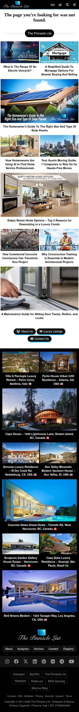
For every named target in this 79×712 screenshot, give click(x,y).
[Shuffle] (60, 4)
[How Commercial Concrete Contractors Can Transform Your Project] (20, 249)
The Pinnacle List (55, 674)
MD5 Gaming (56, 681)
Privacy (39, 696)
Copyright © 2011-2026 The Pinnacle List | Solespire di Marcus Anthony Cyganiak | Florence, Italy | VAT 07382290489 (39, 703)
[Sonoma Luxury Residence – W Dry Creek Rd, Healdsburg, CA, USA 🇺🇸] (20, 462)
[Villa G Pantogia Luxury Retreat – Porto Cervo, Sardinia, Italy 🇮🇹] (20, 371)
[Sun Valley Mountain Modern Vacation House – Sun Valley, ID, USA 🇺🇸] (58, 462)
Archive (39, 649)
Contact (53, 649)
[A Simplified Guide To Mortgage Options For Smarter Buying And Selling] (59, 61)
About (8, 649)
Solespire (19, 674)
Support (59, 696)
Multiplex (29, 696)
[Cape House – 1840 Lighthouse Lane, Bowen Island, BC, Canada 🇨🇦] (39, 429)
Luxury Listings (53, 331)
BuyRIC (35, 674)
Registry (68, 649)
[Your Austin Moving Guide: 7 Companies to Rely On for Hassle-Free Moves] (59, 155)
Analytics (23, 649)
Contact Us (42, 338)
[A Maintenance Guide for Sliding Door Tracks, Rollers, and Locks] (39, 309)
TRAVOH (20, 681)
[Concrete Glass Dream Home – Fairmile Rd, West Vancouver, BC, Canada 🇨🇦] (39, 520)
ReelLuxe (37, 681)
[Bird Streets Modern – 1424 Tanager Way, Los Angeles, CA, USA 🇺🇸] (39, 611)
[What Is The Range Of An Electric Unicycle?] (20, 61)
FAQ (20, 696)
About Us (27, 331)
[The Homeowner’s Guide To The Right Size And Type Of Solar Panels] (39, 121)
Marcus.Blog (40, 688)
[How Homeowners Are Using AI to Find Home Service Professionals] (20, 155)
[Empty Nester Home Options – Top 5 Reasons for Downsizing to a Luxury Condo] (39, 215)
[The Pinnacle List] (39, 635)
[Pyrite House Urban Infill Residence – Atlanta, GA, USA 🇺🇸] (58, 371)
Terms (69, 696)
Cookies (11, 696)
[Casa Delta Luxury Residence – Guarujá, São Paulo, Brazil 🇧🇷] (58, 553)
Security (49, 696)
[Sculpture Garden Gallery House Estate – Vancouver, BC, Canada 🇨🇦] (20, 553)
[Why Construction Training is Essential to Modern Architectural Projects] (59, 249)
